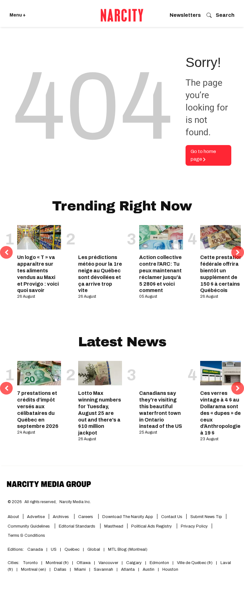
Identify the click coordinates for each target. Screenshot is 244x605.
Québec (71, 549)
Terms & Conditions (26, 535)
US (54, 549)
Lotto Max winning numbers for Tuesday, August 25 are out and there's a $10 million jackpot (99, 412)
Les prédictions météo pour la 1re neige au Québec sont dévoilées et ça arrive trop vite (100, 274)
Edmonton (159, 563)
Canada (35, 549)
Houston (170, 569)
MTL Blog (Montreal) (127, 549)
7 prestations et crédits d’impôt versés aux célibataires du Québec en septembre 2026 (37, 409)
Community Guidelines (29, 526)
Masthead (113, 526)
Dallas (60, 569)
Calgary (134, 563)
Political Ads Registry (152, 526)
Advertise (36, 517)
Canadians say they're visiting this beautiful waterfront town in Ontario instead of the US (160, 409)
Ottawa (84, 563)
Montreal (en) (33, 569)
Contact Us (171, 517)
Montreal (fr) (57, 563)
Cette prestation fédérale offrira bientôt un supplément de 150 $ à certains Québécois (221, 274)
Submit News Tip (206, 517)
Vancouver (108, 563)
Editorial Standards (77, 526)
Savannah (103, 569)
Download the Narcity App (127, 517)
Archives (61, 517)
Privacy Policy (194, 526)
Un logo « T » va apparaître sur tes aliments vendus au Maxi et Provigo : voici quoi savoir (38, 274)
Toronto (30, 563)
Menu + (18, 15)
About (13, 517)
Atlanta (128, 569)
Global (93, 549)
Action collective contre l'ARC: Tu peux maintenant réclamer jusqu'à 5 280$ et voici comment (160, 274)
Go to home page (203, 155)
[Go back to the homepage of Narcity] (122, 15)
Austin (148, 569)
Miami (80, 569)
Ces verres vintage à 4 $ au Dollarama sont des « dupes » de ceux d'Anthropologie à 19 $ (220, 412)
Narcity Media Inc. (75, 502)
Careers (85, 517)
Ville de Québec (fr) (195, 563)
